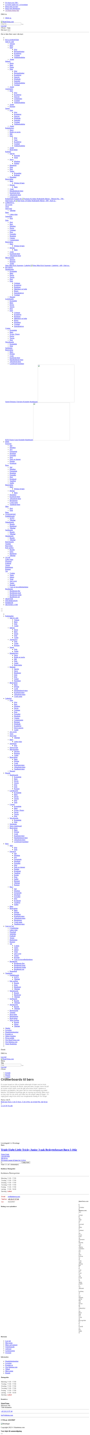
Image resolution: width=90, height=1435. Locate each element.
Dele (11, 48)
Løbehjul (8, 698)
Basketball (13, 971)
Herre (12, 63)
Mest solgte (9, 1371)
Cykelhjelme (14, 928)
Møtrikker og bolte (20, 289)
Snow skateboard (16, 826)
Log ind (3, 1057)
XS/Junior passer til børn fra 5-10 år (13, 1160)
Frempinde (13, 451)
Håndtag (17, 161)
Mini (7, 506)
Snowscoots (14, 747)
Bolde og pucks (15, 132)
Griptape (13, 230)
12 (2, 1106)
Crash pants (14, 197)
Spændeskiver (19, 293)
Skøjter (7, 1028)
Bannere (12, 261)
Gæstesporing (10, 1351)
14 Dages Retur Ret (12, 10)
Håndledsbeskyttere (16, 191)
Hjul (15, 49)
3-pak (12, 189)
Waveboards (9, 342)
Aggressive (9, 89)
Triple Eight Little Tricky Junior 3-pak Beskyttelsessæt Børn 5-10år (39, 1149)
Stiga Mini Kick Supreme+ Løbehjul (18, 265)
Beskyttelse (14, 150)
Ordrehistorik (9, 1347)
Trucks (12, 277)
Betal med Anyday (11, 7)
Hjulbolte (17, 79)
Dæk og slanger (15, 459)
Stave (12, 130)
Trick (7, 207)
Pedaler (12, 461)
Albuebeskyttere (15, 195)
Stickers (12, 260)
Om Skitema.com (11, 1042)
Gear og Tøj (9, 926)
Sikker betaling (10, 1036)
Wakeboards (9, 522)
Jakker (12, 577)
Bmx (7, 844)
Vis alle (10, 1106)
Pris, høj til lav (43, 1102)
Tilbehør (12, 210)
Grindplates (18, 99)
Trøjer (12, 575)
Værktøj (17, 55)
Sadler (12, 483)
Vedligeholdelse (19, 57)
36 (6, 1106)
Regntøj (12, 585)
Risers (16, 291)
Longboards (9, 299)
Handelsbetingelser (11, 1032)
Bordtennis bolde (16, 595)
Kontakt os (9, 1034)
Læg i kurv (25, 1162)
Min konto (9, 1343)
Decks (12, 228)
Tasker (12, 171)
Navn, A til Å (12, 1102)
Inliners (7, 61)
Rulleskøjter (9, 616)
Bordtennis (9, 589)
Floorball (8, 561)
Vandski (8, 544)
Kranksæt (13, 463)
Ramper (12, 106)
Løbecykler (14, 214)
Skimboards (9, 536)
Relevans (4, 1102)
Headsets (13, 236)
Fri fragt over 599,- (11, 3)
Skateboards (9, 269)
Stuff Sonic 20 (10, 201)
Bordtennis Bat (15, 591)
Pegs (11, 232)
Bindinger (13, 165)
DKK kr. (8, 18)
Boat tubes (9, 546)
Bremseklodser (19, 51)
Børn (11, 46)
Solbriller (13, 934)
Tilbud (7, 1369)
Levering (8, 1030)
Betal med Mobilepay (12, 8)
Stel (11, 446)
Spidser (16, 163)
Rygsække (17, 173)
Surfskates (8, 348)
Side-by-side (9, 42)
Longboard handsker (17, 364)
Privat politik (9, 1038)
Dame (12, 67)
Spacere (17, 77)
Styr (11, 449)
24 (4, 1106)
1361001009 (5, 1156)
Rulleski (8, 152)
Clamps (12, 238)
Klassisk (17, 155)
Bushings (17, 287)
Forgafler (13, 234)
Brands (7, 1373)
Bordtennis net (15, 597)
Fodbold (8, 563)
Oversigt (8, 1353)
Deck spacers (18, 728)
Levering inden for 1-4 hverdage (16, 5)
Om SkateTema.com (12, 1040)
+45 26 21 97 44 (6, 1411)
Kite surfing (9, 548)
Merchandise (9, 258)
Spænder (17, 81)
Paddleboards (10, 516)
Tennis (7, 565)
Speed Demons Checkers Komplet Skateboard (21, 402)
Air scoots (8, 205)
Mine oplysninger (11, 1345)
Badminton (9, 567)
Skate (16, 157)
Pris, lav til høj (32, 1102)
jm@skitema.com (14, 1196)
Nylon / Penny (15, 334)
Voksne (12, 44)
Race (7, 465)
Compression (14, 240)
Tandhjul (13, 481)
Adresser (8, 1349)
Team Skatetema (11, 1044)
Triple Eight (5, 1154)
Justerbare (8, 216)
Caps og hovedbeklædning (19, 587)
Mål (11, 134)
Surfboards (9, 530)
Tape (15, 140)
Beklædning (14, 1016)
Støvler (12, 154)
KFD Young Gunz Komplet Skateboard (19, 440)
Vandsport (8, 973)
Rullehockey (9, 128)
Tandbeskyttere (15, 504)
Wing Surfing (14, 1020)
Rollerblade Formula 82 (13, 199)
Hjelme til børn (19, 183)
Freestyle (8, 444)
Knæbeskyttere (15, 193)
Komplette (13, 271)
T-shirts (12, 573)
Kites (11, 552)
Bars (11, 224)
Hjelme (12, 185)
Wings (16, 1024)
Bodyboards (9, 542)
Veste (11, 579)
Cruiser (7, 328)
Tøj (6, 571)
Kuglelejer (17, 53)
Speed (7, 108)
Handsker (13, 177)
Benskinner (14, 501)
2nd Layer (13, 581)
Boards (12, 524)
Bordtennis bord (15, 593)
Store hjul (8, 208)
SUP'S (12, 518)
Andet (12, 59)
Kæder (16, 875)
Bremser (17, 722)
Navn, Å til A (22, 1102)
